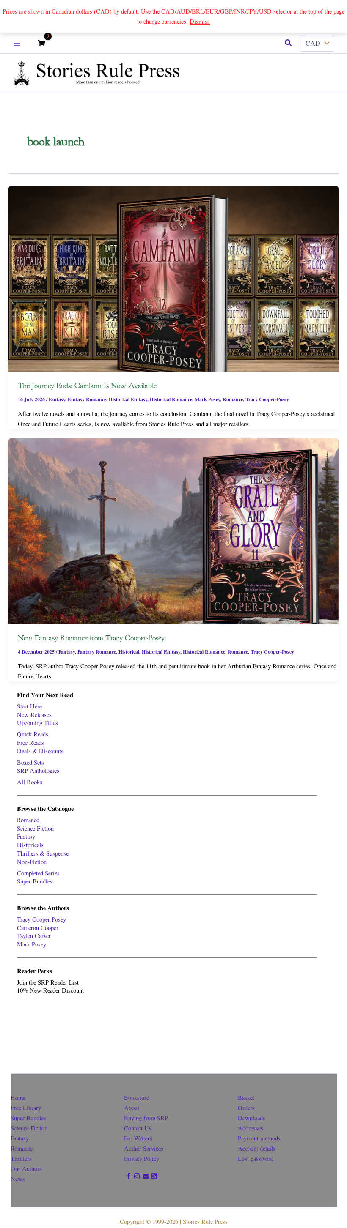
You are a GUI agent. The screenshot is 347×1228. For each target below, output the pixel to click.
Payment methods (259, 1138)
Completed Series (38, 873)
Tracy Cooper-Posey (267, 399)
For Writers (138, 1138)
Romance (233, 399)
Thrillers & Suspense (43, 853)
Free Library (26, 1108)
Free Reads (30, 742)
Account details (256, 1148)
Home (18, 1098)
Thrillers (21, 1158)
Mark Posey (207, 399)
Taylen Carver (34, 936)
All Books (29, 782)
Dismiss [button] (200, 21)
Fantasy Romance (87, 399)
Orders (246, 1108)
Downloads (251, 1118)
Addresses (250, 1128)
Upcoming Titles (37, 723)
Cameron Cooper (37, 928)
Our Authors (26, 1169)
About (131, 1108)
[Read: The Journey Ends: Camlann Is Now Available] (173, 278)
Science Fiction (35, 828)
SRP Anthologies (38, 770)
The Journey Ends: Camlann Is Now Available (87, 385)
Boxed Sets (30, 762)
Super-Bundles (34, 881)
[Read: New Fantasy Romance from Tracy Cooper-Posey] (173, 530)
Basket (246, 1098)
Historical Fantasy (128, 399)
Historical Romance (171, 399)
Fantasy (57, 399)
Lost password (255, 1158)
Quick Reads (32, 734)
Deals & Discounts (40, 751)
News (18, 1179)
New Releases (34, 715)
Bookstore (136, 1098)
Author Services (143, 1148)
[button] (288, 43)
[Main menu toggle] (16, 42)
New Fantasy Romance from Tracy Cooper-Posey (91, 638)
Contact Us (137, 1128)
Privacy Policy (141, 1158)
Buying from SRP (146, 1118)
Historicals (30, 845)
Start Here (29, 706)
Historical (128, 651)
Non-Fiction (32, 862)
